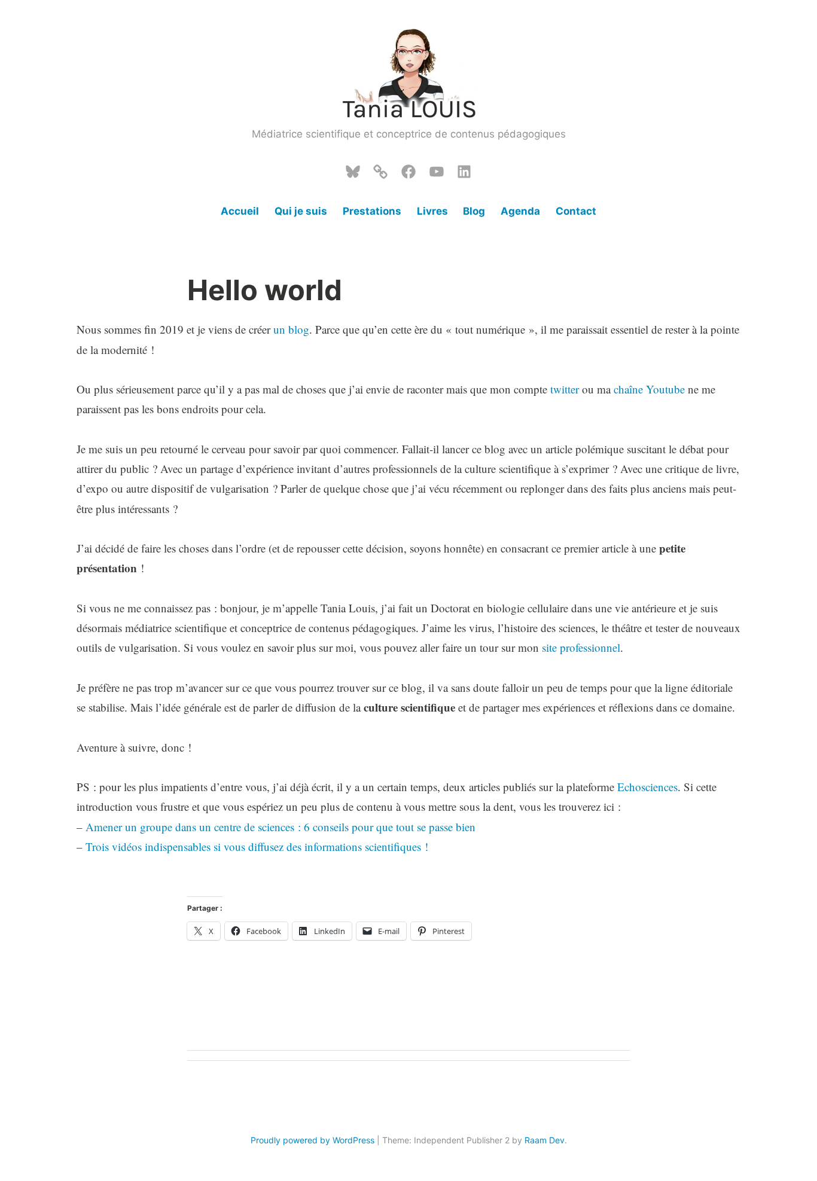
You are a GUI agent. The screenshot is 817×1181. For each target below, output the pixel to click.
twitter (564, 389)
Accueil (240, 211)
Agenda (520, 211)
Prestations (372, 211)
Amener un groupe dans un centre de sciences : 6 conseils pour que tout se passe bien (280, 826)
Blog (474, 211)
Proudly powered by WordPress (312, 1140)
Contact (576, 211)
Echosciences (647, 786)
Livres (432, 211)
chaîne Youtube (651, 389)
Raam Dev (545, 1140)
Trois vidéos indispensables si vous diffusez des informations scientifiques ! (257, 846)
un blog (291, 329)
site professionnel (581, 647)
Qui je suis (301, 211)
